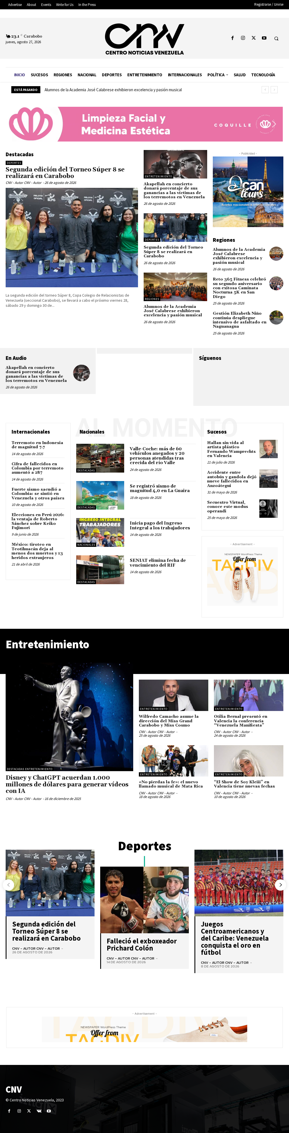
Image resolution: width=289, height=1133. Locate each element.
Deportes (14, 163)
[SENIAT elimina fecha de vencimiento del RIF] (100, 569)
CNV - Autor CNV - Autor (23, 182)
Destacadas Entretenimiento (29, 769)
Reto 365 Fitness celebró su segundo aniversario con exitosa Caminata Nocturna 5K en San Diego (239, 288)
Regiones (152, 299)
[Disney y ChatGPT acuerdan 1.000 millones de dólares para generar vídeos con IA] (69, 717)
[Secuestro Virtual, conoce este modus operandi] (268, 508)
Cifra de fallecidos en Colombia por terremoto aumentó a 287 (38, 468)
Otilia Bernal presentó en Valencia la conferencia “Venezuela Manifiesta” (240, 721)
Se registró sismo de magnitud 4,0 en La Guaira (160, 489)
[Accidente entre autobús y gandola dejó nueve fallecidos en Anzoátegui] (268, 478)
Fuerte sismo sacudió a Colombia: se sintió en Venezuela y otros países (38, 494)
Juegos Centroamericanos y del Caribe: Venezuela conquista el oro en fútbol (235, 938)
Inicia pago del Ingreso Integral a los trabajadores (160, 526)
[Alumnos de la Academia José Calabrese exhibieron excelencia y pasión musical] (175, 287)
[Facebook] (233, 38)
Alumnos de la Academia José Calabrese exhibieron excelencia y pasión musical (173, 311)
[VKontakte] (39, 1111)
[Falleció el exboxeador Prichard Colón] (144, 900)
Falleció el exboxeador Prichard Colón (142, 944)
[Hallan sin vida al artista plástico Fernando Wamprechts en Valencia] (268, 449)
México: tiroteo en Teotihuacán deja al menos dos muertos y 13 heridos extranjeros (37, 551)
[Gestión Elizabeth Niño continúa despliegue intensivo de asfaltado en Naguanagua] (276, 317)
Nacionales (86, 545)
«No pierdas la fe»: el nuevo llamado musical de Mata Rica (171, 784)
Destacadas (86, 470)
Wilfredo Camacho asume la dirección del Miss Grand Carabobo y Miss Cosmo (111, 89)
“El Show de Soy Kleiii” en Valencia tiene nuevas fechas (244, 784)
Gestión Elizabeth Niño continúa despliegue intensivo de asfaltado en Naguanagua (239, 320)
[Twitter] (253, 38)
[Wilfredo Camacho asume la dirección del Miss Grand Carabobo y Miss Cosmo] (173, 695)
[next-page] (280, 885)
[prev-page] (8, 885)
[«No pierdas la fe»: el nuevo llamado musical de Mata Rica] (173, 761)
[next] (274, 89)
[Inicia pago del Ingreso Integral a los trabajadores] (100, 532)
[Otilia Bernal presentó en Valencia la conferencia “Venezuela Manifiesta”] (248, 695)
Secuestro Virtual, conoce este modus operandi (227, 507)
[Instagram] (243, 38)
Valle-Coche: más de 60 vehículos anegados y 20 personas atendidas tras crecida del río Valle (157, 456)
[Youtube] (264, 38)
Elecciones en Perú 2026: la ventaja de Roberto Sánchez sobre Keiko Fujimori (38, 521)
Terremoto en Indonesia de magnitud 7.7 (37, 445)
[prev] (265, 89)
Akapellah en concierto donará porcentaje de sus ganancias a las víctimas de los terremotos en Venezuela (174, 191)
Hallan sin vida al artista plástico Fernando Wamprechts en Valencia (231, 449)
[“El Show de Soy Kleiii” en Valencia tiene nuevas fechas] (248, 761)
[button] (276, 38)
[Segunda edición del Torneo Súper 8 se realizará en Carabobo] (72, 237)
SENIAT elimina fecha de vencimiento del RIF (158, 563)
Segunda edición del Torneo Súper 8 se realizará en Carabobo (65, 173)
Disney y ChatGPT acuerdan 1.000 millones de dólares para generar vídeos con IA (67, 784)
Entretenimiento (158, 176)
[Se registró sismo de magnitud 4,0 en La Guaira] (100, 495)
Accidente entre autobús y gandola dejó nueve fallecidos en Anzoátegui (232, 479)
